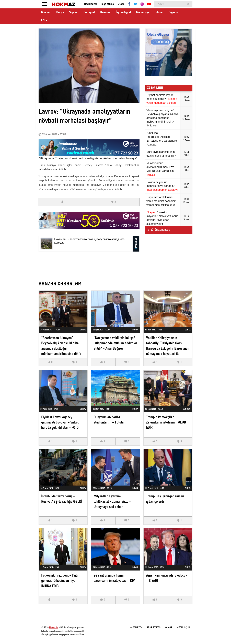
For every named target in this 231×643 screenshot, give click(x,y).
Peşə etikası (107, 4)
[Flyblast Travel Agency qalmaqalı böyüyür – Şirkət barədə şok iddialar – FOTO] (63, 388)
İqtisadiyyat (123, 12)
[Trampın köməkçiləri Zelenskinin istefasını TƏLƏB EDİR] (168, 388)
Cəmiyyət (89, 12)
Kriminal (105, 12)
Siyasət (73, 12)
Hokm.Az (53, 627)
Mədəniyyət (143, 12)
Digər (171, 12)
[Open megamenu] (44, 4)
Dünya (60, 12)
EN (43, 20)
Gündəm (46, 12)
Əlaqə (121, 4)
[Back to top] (221, 633)
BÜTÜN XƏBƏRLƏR (160, 230)
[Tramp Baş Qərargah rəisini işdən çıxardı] (168, 467)
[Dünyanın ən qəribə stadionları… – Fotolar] (115, 388)
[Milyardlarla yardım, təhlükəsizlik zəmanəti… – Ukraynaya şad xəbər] (115, 467)
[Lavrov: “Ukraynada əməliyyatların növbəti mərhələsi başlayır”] (89, 65)
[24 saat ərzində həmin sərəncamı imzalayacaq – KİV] (115, 546)
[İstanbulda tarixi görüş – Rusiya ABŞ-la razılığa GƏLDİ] (63, 467)
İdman (159, 12)
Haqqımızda (90, 4)
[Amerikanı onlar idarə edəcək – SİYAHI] (168, 546)
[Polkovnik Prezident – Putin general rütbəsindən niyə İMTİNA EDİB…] (63, 546)
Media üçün (183, 627)
